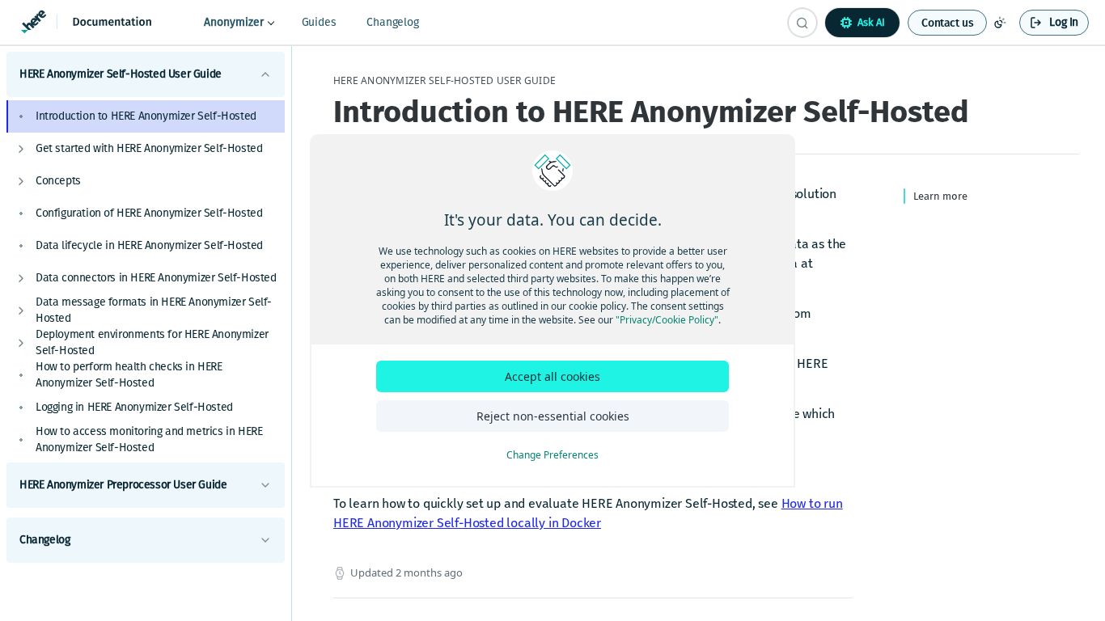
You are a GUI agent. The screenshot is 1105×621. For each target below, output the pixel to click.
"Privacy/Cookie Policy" (667, 320)
